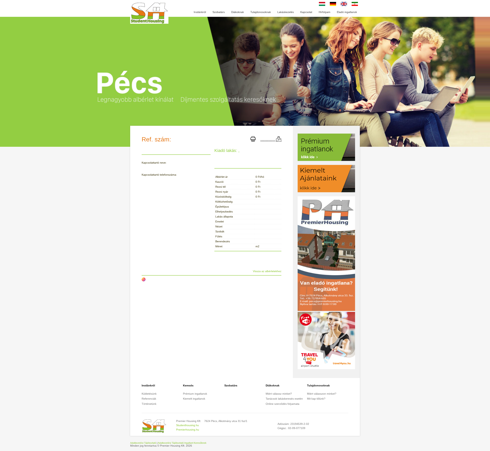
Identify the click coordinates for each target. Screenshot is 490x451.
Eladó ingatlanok (347, 12)
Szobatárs (218, 12)
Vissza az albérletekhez (267, 271)
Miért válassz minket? (279, 393)
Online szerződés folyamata (282, 403)
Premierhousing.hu (187, 429)
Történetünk (149, 403)
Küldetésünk (149, 393)
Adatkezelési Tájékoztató (143, 443)
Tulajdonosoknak (260, 12)
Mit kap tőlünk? (316, 398)
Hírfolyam (324, 12)
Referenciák (149, 398)
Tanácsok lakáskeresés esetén (284, 398)
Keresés (188, 385)
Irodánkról (200, 12)
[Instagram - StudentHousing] (143, 279)
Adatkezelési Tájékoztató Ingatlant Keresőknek (182, 443)
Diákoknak (237, 12)
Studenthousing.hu (187, 425)
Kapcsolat (306, 12)
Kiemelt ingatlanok (194, 398)
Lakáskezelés (285, 12)
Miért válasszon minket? (321, 393)
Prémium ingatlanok (195, 393)
